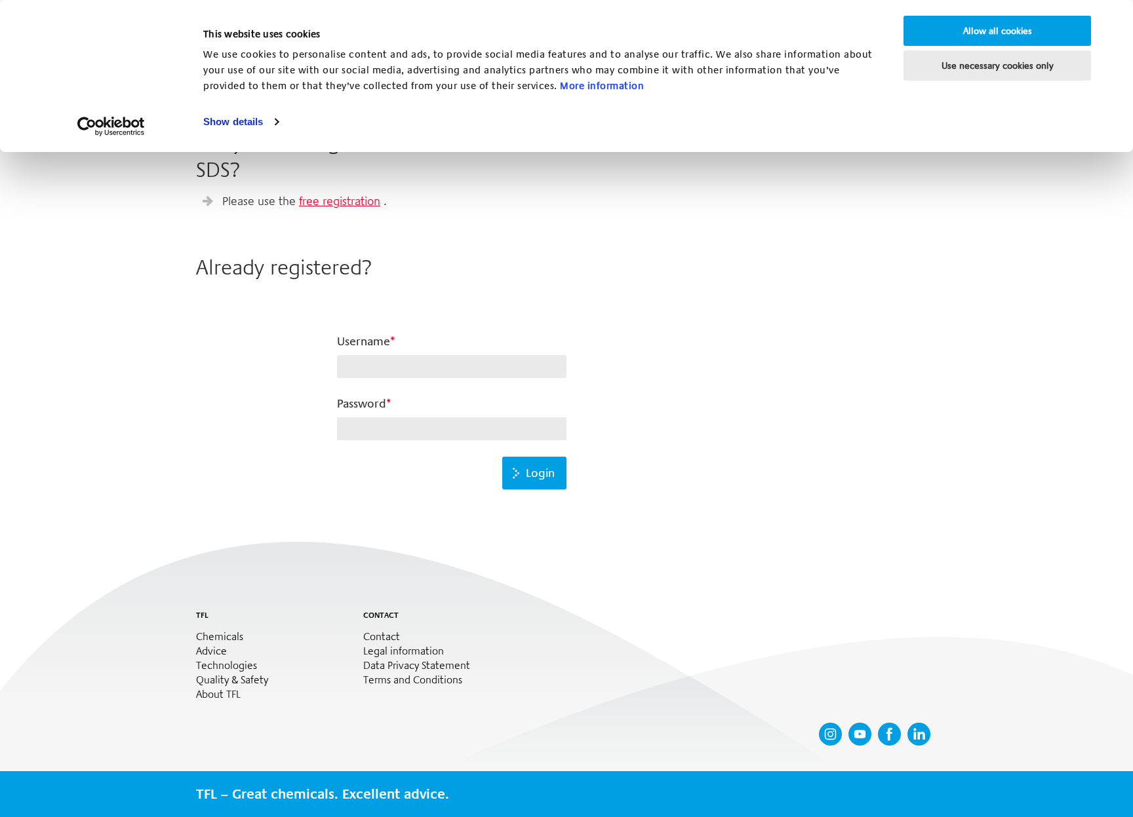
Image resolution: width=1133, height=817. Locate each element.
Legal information (403, 651)
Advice (211, 651)
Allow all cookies (997, 31)
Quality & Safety (232, 680)
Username (363, 341)
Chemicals (219, 637)
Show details (233, 121)
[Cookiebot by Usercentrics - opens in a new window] (111, 126)
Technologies (226, 666)
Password (361, 403)
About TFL (218, 694)
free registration (339, 201)
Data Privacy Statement (416, 666)
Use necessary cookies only (998, 65)
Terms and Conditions (412, 680)
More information (602, 86)
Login (540, 473)
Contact (381, 637)
